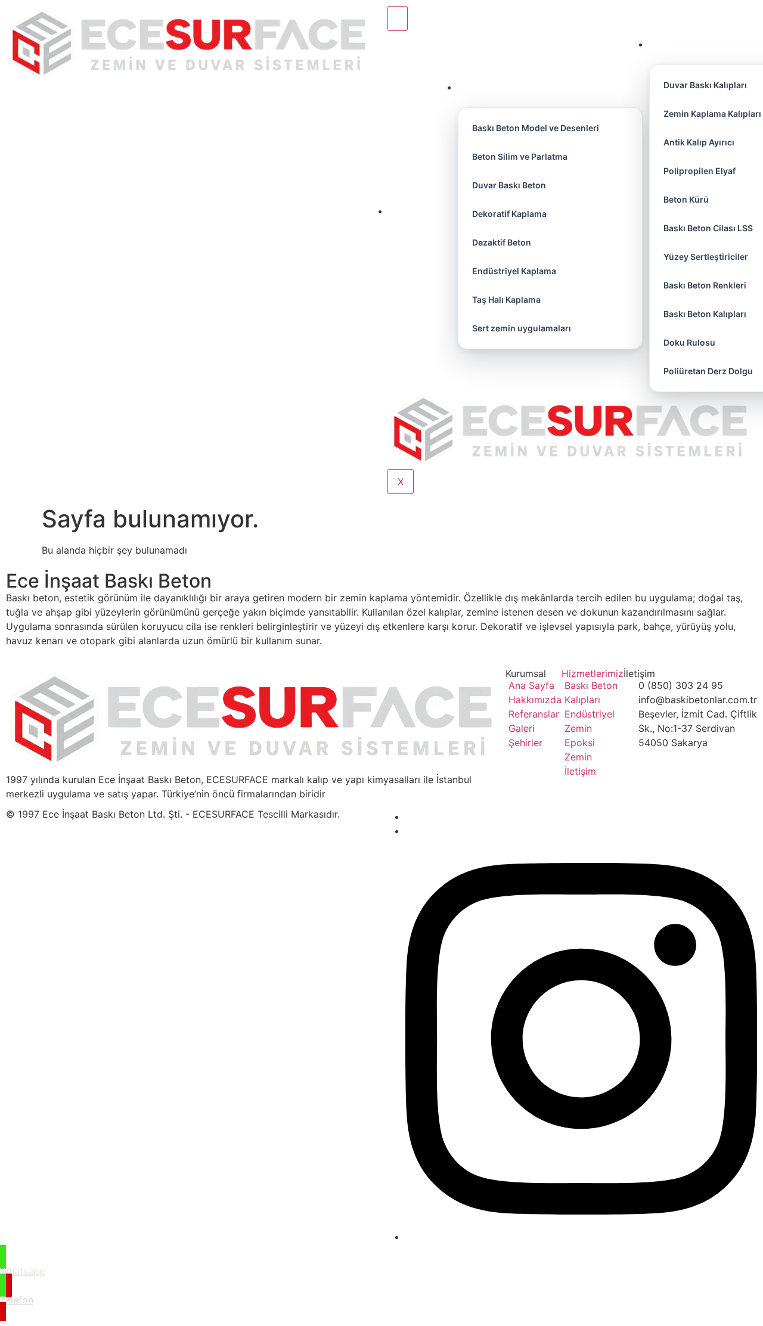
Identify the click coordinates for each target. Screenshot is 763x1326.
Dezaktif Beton (501, 242)
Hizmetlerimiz (593, 673)
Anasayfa (420, 211)
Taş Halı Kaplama (506, 299)
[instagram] (581, 1237)
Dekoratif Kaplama (509, 214)
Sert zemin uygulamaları (521, 328)
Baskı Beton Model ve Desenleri (535, 128)
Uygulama (541, 87)
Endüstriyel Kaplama (514, 271)
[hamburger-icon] (397, 18)
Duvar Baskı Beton (509, 185)
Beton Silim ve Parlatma (519, 156)
